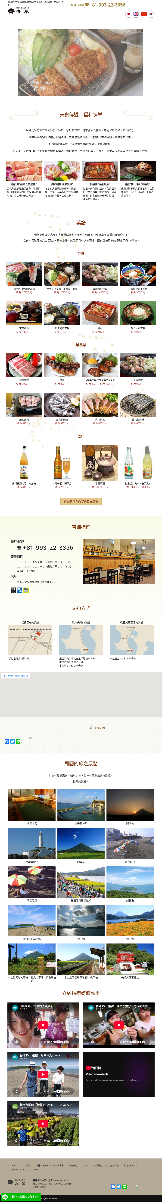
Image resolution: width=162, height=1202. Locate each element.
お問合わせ (129, 1165)
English (14, 1170)
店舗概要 (99, 1165)
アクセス (86, 1165)
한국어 (35, 1170)
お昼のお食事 (42, 1165)
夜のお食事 (58, 1165)
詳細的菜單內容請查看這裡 (81, 501)
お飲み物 (73, 1165)
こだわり (27, 1165)
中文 (25, 1170)
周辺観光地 (113, 1165)
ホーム (14, 1165)
